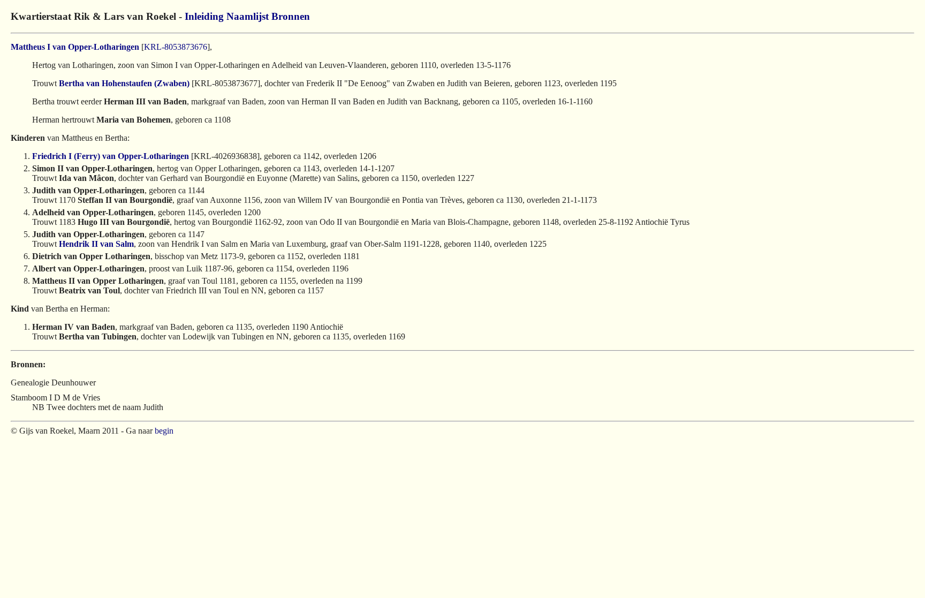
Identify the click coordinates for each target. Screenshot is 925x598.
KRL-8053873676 (175, 46)
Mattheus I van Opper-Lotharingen (75, 46)
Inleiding (204, 16)
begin (164, 430)
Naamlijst (247, 16)
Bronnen (290, 16)
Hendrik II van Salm (96, 243)
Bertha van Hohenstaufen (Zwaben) (124, 83)
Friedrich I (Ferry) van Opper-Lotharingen (110, 156)
